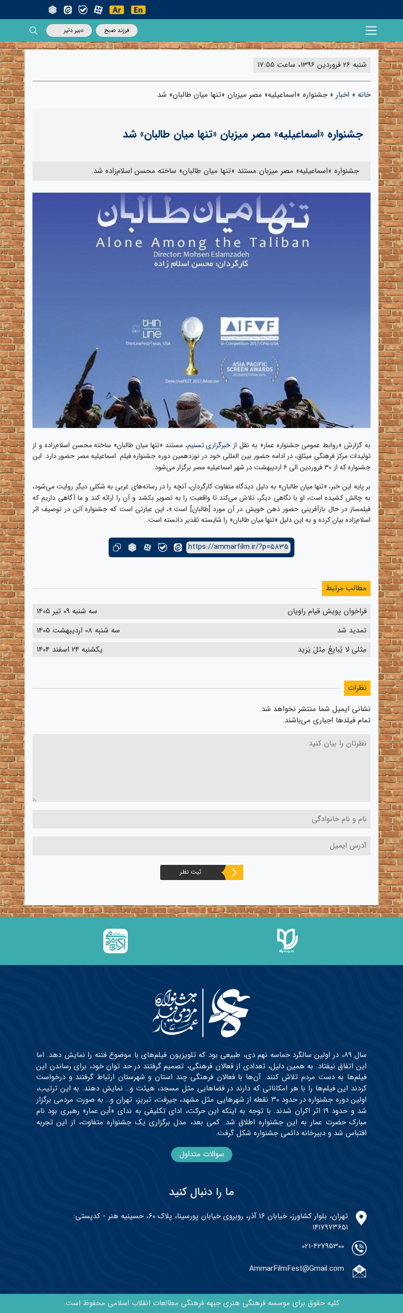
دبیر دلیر (74, 30)
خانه (364, 95)
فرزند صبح (116, 30)
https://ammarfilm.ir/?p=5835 (238, 547)
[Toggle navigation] (371, 30)
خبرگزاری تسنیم (209, 445)
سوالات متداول (201, 1154)
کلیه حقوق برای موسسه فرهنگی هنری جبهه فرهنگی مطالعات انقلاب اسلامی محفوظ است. (202, 1303)
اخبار (342, 95)
